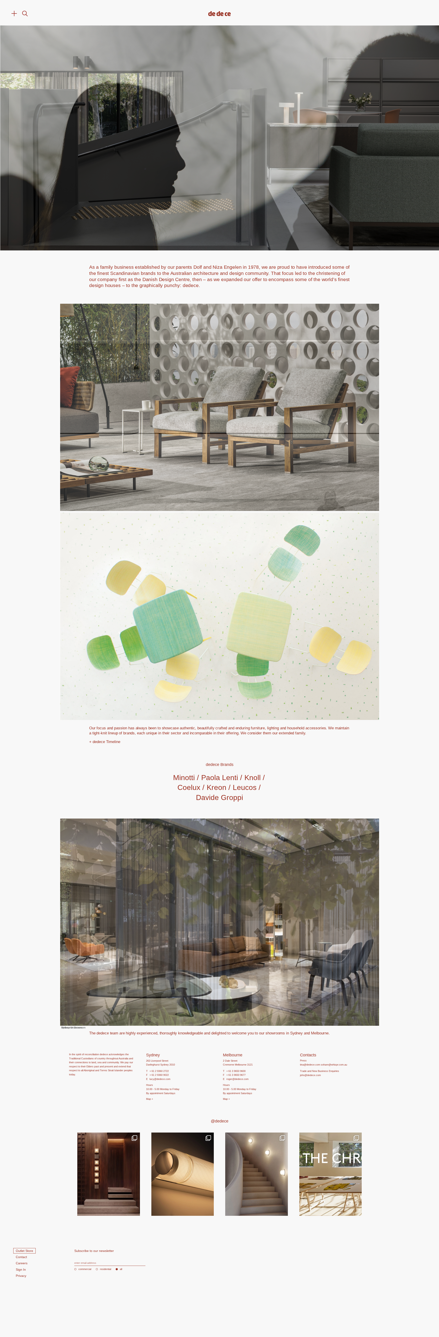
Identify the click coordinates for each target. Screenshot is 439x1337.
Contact (21, 1257)
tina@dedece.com (310, 1064)
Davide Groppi (219, 797)
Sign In (21, 1269)
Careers (21, 1263)
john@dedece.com (310, 1075)
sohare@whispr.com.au (334, 1064)
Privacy (21, 1276)
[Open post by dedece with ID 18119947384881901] (330, 1174)
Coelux (188, 787)
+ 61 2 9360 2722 (159, 1071)
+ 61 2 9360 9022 (159, 1075)
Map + (149, 1099)
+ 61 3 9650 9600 (236, 1071)
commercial (84, 1269)
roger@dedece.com (237, 1079)
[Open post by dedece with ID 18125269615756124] (256, 1174)
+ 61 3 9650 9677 (236, 1075)
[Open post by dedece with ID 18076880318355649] (108, 1174)
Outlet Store (24, 1251)
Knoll (252, 777)
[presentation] (88, 137)
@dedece (219, 1121)
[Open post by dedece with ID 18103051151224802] (182, 1174)
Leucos (245, 787)
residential (105, 1269)
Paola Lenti (219, 777)
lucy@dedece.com (160, 1079)
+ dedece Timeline (104, 742)
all (121, 1269)
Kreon (216, 787)
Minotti (184, 777)
